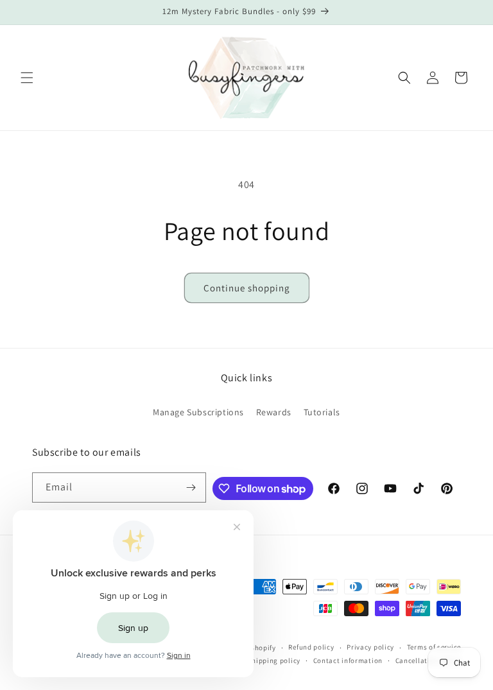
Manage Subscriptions (198, 412)
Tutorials (322, 412)
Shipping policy (273, 660)
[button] (27, 78)
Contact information (348, 660)
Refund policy (311, 647)
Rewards (273, 412)
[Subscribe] (191, 487)
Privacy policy (370, 647)
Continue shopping (246, 288)
